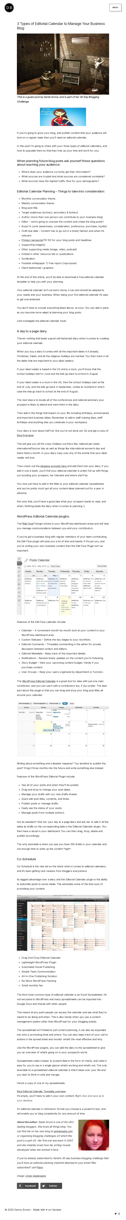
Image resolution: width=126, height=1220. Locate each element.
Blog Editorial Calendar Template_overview (41, 1091)
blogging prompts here (53, 466)
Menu (115, 7)
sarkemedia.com (63, 1131)
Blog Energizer (25, 435)
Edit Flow (28, 523)
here (40, 1167)
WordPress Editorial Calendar (39, 681)
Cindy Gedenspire (35, 1175)
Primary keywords (32, 240)
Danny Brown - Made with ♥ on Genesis (37, 1209)
